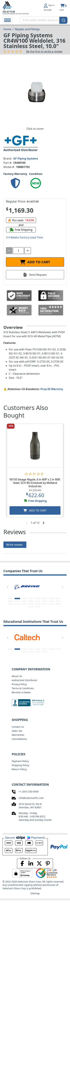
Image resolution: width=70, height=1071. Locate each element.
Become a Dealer (21, 692)
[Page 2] (17, 598)
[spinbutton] (18, 250)
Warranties (18, 734)
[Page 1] (10, 598)
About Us (17, 676)
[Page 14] (44, 601)
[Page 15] (51, 601)
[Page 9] (10, 601)
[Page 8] (58, 598)
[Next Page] (62, 587)
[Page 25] (31, 606)
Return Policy (19, 769)
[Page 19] (24, 604)
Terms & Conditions (23, 688)
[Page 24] (58, 604)
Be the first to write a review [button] (44, 51)
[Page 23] (51, 604)
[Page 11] (24, 601)
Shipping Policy (20, 765)
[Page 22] (44, 604)
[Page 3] (24, 598)
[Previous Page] (7, 587)
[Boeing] (27, 586)
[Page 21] (37, 604)
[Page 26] (37, 606)
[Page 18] (17, 604)
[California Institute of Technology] (27, 637)
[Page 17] (10, 604)
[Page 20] (31, 604)
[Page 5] (37, 598)
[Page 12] (31, 601)
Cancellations (19, 738)
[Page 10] (17, 601)
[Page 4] (31, 598)
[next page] (43, 522)
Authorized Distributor (24, 680)
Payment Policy (20, 761)
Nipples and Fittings (27, 29)
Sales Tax (17, 730)
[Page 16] (58, 601)
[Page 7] (51, 598)
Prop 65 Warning (51, 389)
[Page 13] (37, 601)
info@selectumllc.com (31, 797)
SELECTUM (9, 11)
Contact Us (18, 726)
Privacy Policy (19, 684)
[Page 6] (44, 598)
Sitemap (35, 893)
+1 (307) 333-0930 (29, 791)
